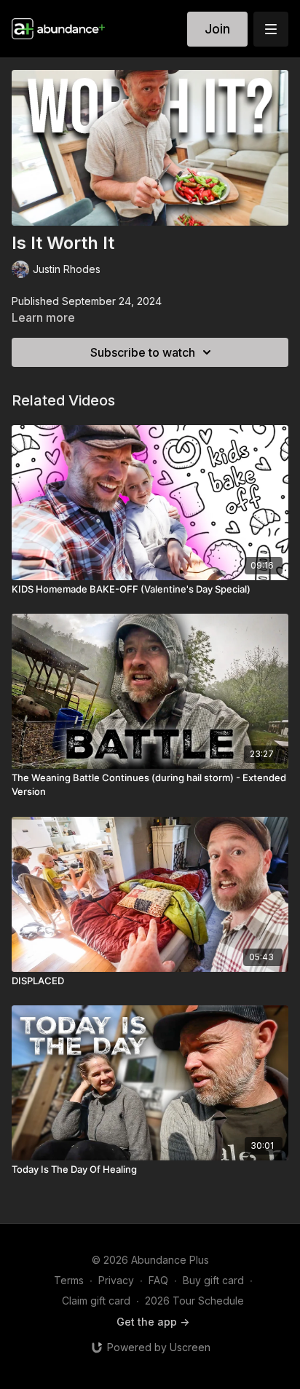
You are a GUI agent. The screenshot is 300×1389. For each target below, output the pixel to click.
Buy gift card (213, 1280)
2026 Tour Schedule (194, 1300)
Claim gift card (96, 1300)
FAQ (158, 1280)
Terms (69, 1280)
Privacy (116, 1280)
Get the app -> (153, 1321)
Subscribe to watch (142, 352)
